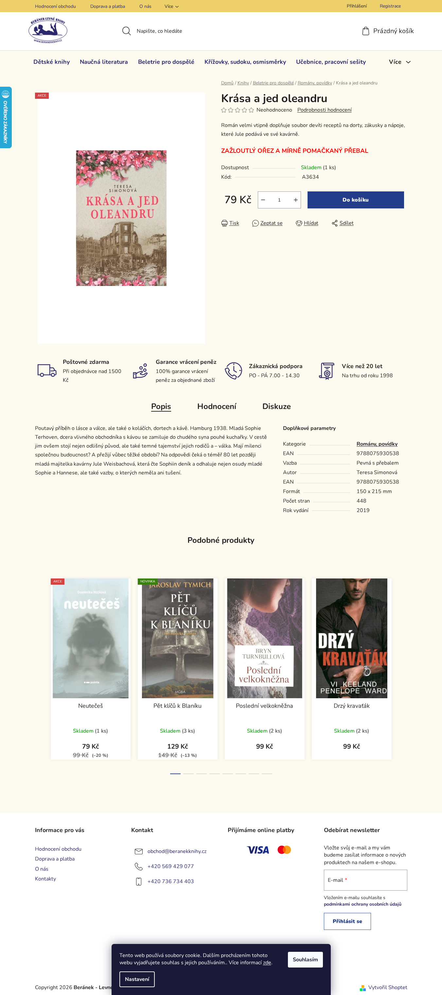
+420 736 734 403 (171, 881)
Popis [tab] (161, 406)
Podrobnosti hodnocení (324, 110)
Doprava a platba (107, 6)
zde (267, 962)
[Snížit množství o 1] (263, 200)
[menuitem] (51, 62)
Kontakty (45, 878)
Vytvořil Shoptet (387, 987)
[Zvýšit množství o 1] (296, 200)
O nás (145, 6)
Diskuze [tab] (276, 406)
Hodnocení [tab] (216, 406)
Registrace (390, 6)
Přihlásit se (347, 921)
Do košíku (356, 200)
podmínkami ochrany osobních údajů (362, 904)
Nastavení (137, 979)
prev (40, 674)
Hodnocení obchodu (55, 6)
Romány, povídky (377, 444)
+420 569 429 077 (171, 866)
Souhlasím (305, 959)
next (402, 674)
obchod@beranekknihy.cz (177, 851)
